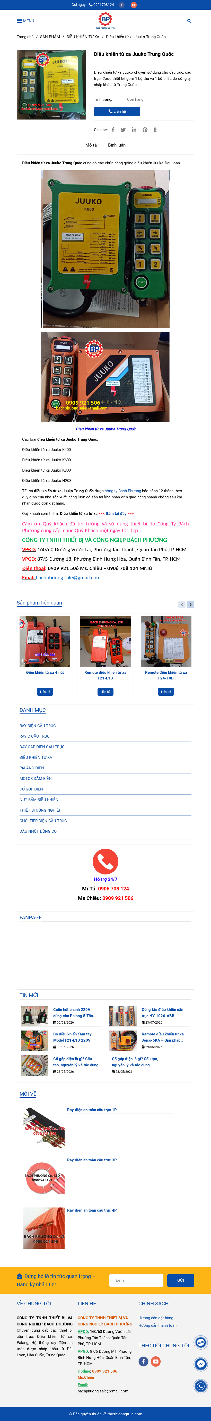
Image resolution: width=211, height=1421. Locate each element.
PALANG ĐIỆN (32, 768)
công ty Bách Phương (123, 491)
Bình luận (117, 145)
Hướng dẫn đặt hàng (155, 1318)
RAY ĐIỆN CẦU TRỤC (38, 726)
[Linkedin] (134, 130)
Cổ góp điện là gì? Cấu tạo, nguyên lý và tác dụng (76, 1062)
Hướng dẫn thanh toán (157, 1325)
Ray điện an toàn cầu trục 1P (92, 1110)
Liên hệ (119, 111)
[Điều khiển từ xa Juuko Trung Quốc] (105, 20)
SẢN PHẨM (50, 37)
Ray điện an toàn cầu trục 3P (92, 1160)
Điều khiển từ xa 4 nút (45, 672)
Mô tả (91, 145)
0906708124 (103, 5)
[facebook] (122, 5)
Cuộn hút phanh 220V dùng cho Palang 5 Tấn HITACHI (73, 1013)
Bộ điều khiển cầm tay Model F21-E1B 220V (72, 1037)
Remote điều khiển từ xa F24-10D (166, 675)
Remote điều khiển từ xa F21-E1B (105, 675)
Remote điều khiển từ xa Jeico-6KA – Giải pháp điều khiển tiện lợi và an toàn (163, 1037)
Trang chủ (25, 37)
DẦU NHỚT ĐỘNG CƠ (38, 831)
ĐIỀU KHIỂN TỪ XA (83, 37)
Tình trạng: (103, 99)
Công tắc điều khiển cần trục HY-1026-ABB (162, 1012)
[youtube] (133, 5)
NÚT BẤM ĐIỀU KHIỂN (39, 799)
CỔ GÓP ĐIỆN (31, 789)
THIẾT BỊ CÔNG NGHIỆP (40, 810)
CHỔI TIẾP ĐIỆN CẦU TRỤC (43, 821)
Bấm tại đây (116, 513)
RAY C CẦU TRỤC (35, 736)
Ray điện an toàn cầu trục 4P (92, 1210)
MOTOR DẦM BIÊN (36, 778)
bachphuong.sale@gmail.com (68, 578)
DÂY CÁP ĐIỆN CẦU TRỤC (42, 747)
